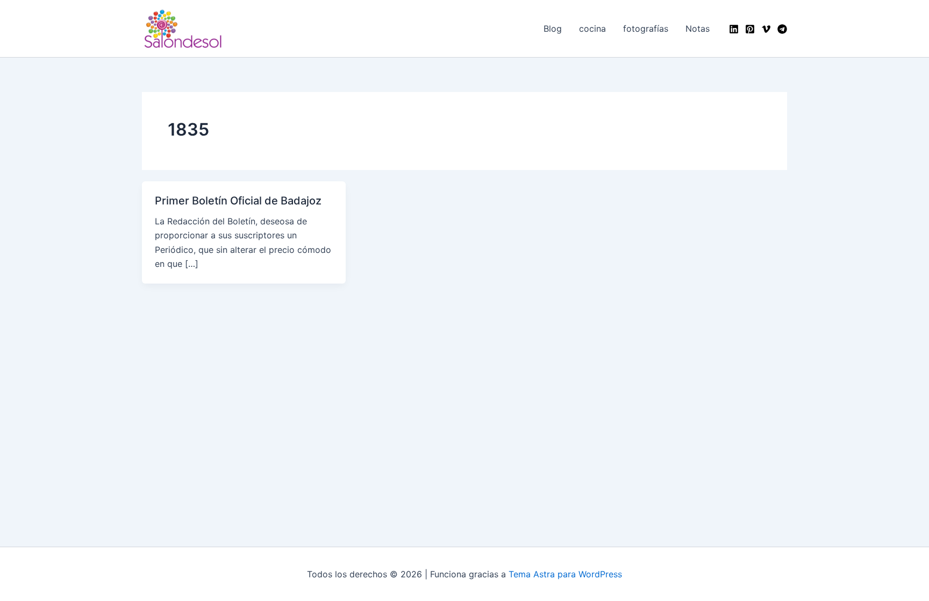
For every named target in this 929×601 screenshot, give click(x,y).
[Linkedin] (734, 29)
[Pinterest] (750, 29)
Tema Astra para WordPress (565, 574)
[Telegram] (782, 29)
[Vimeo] (766, 29)
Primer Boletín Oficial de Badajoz (238, 200)
